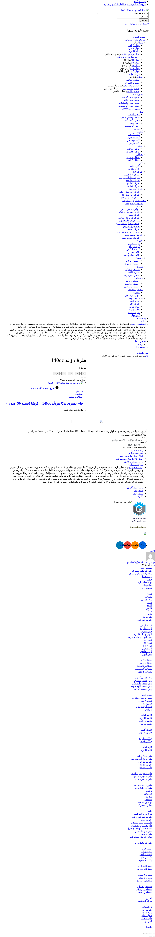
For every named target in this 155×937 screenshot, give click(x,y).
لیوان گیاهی (134, 45)
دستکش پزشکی (132, 283)
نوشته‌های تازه (138, 324)
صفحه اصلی (139, 37)
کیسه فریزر (134, 243)
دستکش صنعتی (132, 286)
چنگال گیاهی (133, 160)
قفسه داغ (141, 347)
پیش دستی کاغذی (131, 108)
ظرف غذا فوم (132, 180)
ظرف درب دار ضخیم (129, 217)
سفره (140, 266)
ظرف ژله (135, 304)
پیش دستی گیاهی (131, 97)
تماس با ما (140, 341)
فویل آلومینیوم (132, 295)
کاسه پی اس (133, 140)
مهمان (141, 562)
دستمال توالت (133, 260)
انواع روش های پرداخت (131, 456)
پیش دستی (137, 94)
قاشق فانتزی (133, 151)
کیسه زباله (134, 246)
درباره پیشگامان (135, 487)
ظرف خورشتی (135, 189)
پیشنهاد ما (141, 318)
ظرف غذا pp (133, 186)
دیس (140, 111)
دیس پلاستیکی (132, 120)
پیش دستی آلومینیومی (128, 105)
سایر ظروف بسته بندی (128, 232)
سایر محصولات (135, 298)
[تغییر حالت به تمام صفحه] (151, 933)
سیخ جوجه (134, 306)
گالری (140, 496)
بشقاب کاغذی (133, 91)
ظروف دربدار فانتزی (129, 220)
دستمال (139, 258)
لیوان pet (135, 65)
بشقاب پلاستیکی (132, 85)
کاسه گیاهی (134, 134)
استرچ (136, 292)
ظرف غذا (138, 171)
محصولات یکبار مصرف (134, 200)
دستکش (138, 278)
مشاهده (79, 394)
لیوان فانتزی (133, 48)
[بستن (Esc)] (144, 933)
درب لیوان (134, 74)
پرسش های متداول (133, 461)
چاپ (143, 321)
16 (64, 373)
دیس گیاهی (134, 114)
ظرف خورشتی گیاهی (129, 192)
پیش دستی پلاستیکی (129, 103)
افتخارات (138, 490)
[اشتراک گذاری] (148, 933)
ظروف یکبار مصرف (135, 39)
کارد (140, 163)
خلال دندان (134, 309)
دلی (138, 206)
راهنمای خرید (136, 450)
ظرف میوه (134, 215)
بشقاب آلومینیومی (131, 88)
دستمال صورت (132, 263)
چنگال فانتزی (133, 157)
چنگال (139, 154)
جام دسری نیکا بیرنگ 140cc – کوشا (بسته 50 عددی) (44, 403)
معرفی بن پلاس (135, 453)
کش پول (135, 315)
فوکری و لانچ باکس (130, 209)
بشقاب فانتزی (132, 82)
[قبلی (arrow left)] (154, 936)
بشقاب (140, 77)
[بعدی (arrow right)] (151, 936)
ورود (152, 550)
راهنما (140, 344)
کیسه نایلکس (133, 249)
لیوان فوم (135, 68)
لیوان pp (135, 62)
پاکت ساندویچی (132, 255)
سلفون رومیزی (132, 275)
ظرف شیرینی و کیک (129, 212)
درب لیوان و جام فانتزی (128, 57)
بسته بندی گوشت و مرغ (127, 223)
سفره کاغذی (133, 272)
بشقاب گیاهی (133, 80)
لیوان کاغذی (134, 71)
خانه (147, 355)
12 (70, 373)
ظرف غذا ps (133, 183)
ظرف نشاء (134, 312)
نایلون (140, 240)
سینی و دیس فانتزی (130, 117)
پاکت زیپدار (134, 252)
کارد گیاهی (134, 166)
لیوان (141, 42)
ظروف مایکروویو (134, 235)
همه (56, 373)
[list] (85, 377)
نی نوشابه (135, 301)
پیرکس (136, 128)
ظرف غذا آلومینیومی (129, 177)
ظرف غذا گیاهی (132, 174)
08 (77, 373)
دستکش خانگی (132, 281)
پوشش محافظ (135, 289)
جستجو (143, 20)
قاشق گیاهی (133, 149)
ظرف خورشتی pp (130, 197)
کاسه (140, 131)
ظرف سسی (133, 229)
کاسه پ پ (134, 143)
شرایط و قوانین (135, 464)
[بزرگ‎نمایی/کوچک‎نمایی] (154, 933)
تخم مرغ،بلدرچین (131, 226)
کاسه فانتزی (133, 137)
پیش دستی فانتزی (131, 100)
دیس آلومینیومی (132, 126)
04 (84, 373)
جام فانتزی (134, 51)
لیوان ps (136, 59)
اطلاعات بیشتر (75, 397)
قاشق (140, 146)
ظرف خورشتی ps (131, 194)
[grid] (82, 377)
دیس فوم (135, 123)
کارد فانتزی (134, 169)
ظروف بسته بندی (134, 203)
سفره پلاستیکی (132, 269)
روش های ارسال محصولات (129, 458)
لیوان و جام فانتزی (131, 54)
